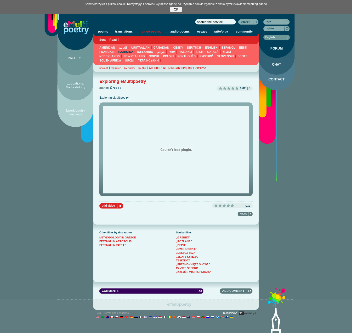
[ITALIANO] (164, 317)
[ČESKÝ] (117, 317)
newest (103, 68)
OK (176, 9)
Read (113, 39)
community (244, 31)
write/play (221, 31)
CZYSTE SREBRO (187, 268)
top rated (116, 68)
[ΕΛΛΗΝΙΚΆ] (145, 317)
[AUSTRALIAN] (107, 317)
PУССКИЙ (206, 56)
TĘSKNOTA (183, 260)
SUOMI (129, 60)
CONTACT (276, 79)
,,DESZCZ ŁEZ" (185, 252)
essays (202, 31)
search (245, 21)
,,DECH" (181, 245)
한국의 (226, 52)
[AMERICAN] (97, 317)
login (269, 21)
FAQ (98, 312)
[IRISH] (169, 317)
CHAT (276, 64)
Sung (102, 39)
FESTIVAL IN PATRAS (112, 245)
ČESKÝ (178, 47)
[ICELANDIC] (150, 317)
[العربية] (102, 317)
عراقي (161, 52)
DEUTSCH (194, 47)
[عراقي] (160, 317)
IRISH (199, 52)
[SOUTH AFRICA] (222, 317)
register (270, 28)
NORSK (154, 56)
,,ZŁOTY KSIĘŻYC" (187, 256)
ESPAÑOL (228, 47)
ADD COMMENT (233, 291)
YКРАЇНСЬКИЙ (148, 60)
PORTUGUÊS (186, 56)
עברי (172, 52)
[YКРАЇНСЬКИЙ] (231, 317)
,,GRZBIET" (183, 237)
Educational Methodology (75, 85)
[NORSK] (193, 317)
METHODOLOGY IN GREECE (117, 237)
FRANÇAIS (106, 52)
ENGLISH (211, 47)
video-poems (151, 31)
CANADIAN (161, 47)
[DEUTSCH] (121, 317)
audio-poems (180, 31)
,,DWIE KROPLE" (186, 249)
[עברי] (155, 317)
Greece (115, 88)
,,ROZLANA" (184, 241)
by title (142, 68)
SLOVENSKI (225, 56)
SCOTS (242, 56)
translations (124, 31)
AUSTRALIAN (140, 47)
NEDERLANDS (109, 56)
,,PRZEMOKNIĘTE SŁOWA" (193, 264)
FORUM (276, 48)
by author (129, 68)
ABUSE (243, 214)
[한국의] (179, 317)
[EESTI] (136, 317)
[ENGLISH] (126, 317)
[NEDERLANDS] (184, 317)
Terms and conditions (116, 312)
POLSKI (168, 56)
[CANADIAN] (112, 317)
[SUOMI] (227, 317)
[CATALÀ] (174, 317)
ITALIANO (185, 52)
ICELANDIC (145, 52)
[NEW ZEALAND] (188, 317)
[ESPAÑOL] (131, 317)
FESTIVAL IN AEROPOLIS (115, 241)
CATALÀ (213, 52)
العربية (123, 47)
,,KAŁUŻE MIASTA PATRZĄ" (193, 272)
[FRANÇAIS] (140, 317)
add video (108, 205)
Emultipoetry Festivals (75, 112)
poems (103, 31)
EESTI (243, 47)
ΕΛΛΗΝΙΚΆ (125, 52)
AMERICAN (107, 47)
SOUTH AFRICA (110, 60)
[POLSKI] (198, 317)
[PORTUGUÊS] (203, 317)
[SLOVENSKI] (212, 317)
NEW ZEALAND (134, 56)
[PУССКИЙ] (208, 317)
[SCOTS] (217, 317)
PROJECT (75, 58)
